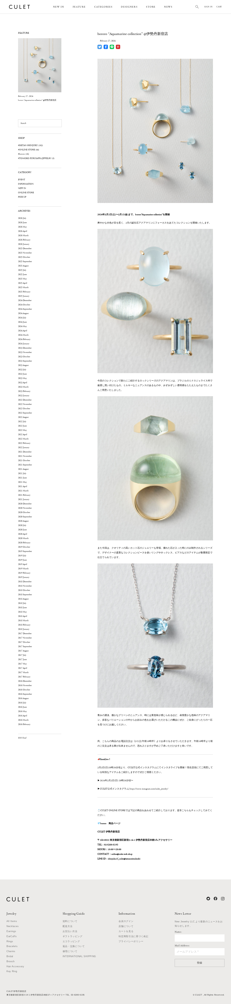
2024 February (24, 339)
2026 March (23, 235)
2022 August (23, 417)
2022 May (22, 430)
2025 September (25, 261)
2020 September (25, 516)
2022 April (22, 434)
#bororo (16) (23, 154)
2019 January (23, 577)
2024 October (24, 304)
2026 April (22, 231)
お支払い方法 (70, 931)
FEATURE (79, 7)
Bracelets (12, 946)
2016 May (22, 711)
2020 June (22, 529)
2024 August (23, 313)
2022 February (24, 443)
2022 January (23, 447)
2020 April (22, 534)
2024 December (25, 300)
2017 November (25, 637)
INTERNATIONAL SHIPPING (79, 956)
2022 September (25, 412)
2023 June (22, 373)
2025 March (23, 287)
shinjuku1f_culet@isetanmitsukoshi (124, 858)
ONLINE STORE (26, 192)
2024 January (23, 343)
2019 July (22, 555)
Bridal (9, 956)
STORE (150, 7)
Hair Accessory (15, 966)
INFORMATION (26, 183)
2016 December (25, 681)
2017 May (22, 663)
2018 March (23, 620)
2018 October (24, 590)
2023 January (23, 395)
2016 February (24, 724)
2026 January (23, 244)
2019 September (25, 551)
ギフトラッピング (72, 936)
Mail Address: (182, 946)
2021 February (24, 495)
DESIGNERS (129, 7)
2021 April (22, 486)
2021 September (25, 464)
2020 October (24, 512)
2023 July (22, 369)
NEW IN (58, 7)
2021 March (23, 490)
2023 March (23, 386)
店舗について (126, 926)
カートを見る (126, 931)
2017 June (22, 659)
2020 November (25, 508)
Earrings (11, 931)
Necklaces (12, 926)
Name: (178, 932)
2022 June (22, 425)
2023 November (25, 352)
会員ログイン (126, 921)
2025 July (22, 270)
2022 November (25, 404)
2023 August (23, 365)
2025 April (22, 283)
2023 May (22, 378)
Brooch (10, 961)
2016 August (23, 698)
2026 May (22, 226)
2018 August (23, 598)
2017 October (24, 642)
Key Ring (11, 971)
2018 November (25, 585)
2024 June (22, 322)
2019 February (24, 572)
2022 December (25, 399)
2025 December (25, 248)
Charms (10, 951)
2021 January (23, 499)
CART (219, 7)
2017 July (22, 655)
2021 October (24, 460)
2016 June (22, 707)
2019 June (22, 559)
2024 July (22, 317)
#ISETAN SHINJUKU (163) (30, 145)
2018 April (22, 616)
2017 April (22, 668)
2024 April (22, 330)
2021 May (22, 482)
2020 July (22, 525)
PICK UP (22, 196)
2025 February (24, 291)
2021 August (23, 469)
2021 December (25, 451)
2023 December (25, 348)
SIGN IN (208, 7)
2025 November (25, 252)
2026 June (22, 222)
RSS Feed (22, 737)
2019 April (22, 564)
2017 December (25, 633)
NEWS (168, 7)
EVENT (21, 179)
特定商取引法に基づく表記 (133, 936)
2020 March (23, 538)
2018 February (24, 624)
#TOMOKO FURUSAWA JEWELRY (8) (36, 158)
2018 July (22, 603)
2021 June (22, 477)
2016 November (25, 685)
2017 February (24, 676)
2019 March (23, 568)
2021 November (25, 456)
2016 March (23, 720)
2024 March (23, 335)
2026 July (22, 218)
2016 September (25, 694)
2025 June (22, 274)
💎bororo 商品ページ (108, 823)
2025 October (24, 257)
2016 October (24, 689)
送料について (70, 921)
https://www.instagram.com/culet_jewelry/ (149, 788)
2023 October (24, 356)
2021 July (22, 473)
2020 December (25, 503)
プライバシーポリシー (131, 941)
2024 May (22, 326)
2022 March (23, 438)
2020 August (23, 521)
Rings (9, 941)
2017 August (23, 650)
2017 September (25, 646)
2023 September (25, 360)
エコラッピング (71, 941)
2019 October (24, 547)
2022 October (24, 408)
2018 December (25, 581)
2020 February (24, 542)
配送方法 (68, 926)
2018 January (23, 629)
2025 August (23, 265)
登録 (199, 962)
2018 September (25, 594)
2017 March (23, 672)
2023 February (24, 391)
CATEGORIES (103, 7)
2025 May (22, 278)
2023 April (22, 382)
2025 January (23, 296)
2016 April (22, 715)
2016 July (22, 702)
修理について (70, 951)
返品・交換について (74, 946)
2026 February (24, 239)
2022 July (22, 421)
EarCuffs (11, 936)
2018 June (22, 607)
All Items (11, 921)
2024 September (25, 309)
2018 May (22, 611)
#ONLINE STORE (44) (28, 149)
